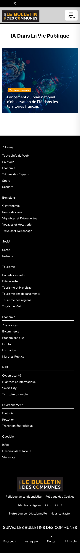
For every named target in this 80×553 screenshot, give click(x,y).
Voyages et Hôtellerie (17, 225)
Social (6, 241)
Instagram (31, 541)
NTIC (5, 367)
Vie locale (8, 457)
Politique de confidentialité (24, 497)
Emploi (7, 344)
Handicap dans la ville (16, 451)
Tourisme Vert (11, 306)
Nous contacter (61, 514)
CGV (48, 505)
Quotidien (8, 437)
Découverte (10, 281)
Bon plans (9, 198)
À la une (7, 147)
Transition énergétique (17, 426)
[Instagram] (9, 4)
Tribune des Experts (15, 174)
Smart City (9, 388)
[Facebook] (3, 4)
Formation (9, 350)
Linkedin (71, 541)
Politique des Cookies (59, 497)
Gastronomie (11, 206)
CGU (58, 505)
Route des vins (12, 212)
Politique (8, 162)
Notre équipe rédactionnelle (28, 514)
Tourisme (8, 267)
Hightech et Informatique (19, 382)
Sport (6, 181)
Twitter (52, 541)
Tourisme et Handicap (16, 288)
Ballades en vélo (13, 275)
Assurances (10, 325)
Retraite (7, 256)
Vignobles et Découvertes (19, 218)
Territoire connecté (15, 394)
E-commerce (10, 331)
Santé (6, 250)
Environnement (12, 405)
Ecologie (8, 413)
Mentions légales (29, 505)
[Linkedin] (20, 4)
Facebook (9, 541)
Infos (5, 445)
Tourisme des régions (16, 300)
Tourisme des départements (21, 294)
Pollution (8, 420)
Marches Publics (13, 357)
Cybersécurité (11, 376)
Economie (8, 168)
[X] (14, 4)
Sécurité (7, 187)
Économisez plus (13, 338)
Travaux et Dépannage (17, 231)
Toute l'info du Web (15, 156)
